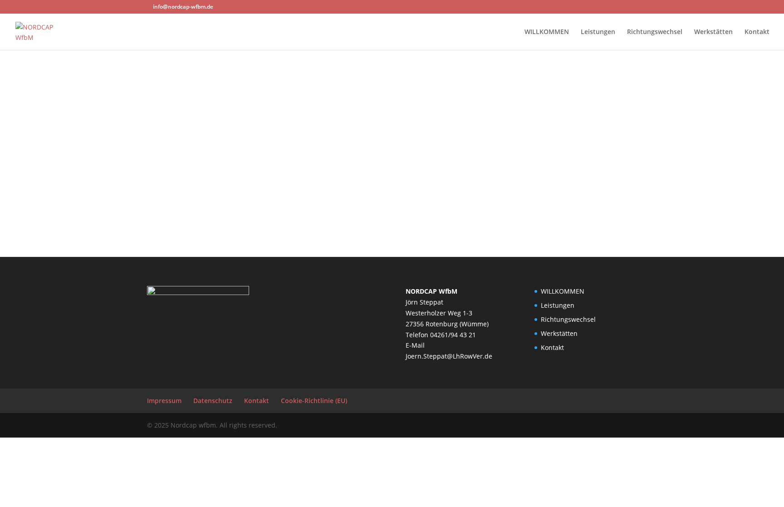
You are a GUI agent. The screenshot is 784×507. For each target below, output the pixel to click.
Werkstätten (713, 32)
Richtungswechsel (654, 32)
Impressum (164, 400)
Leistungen (598, 32)
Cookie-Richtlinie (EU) (314, 400)
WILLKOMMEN (546, 32)
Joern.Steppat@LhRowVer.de (449, 356)
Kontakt (757, 32)
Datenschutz (212, 400)
